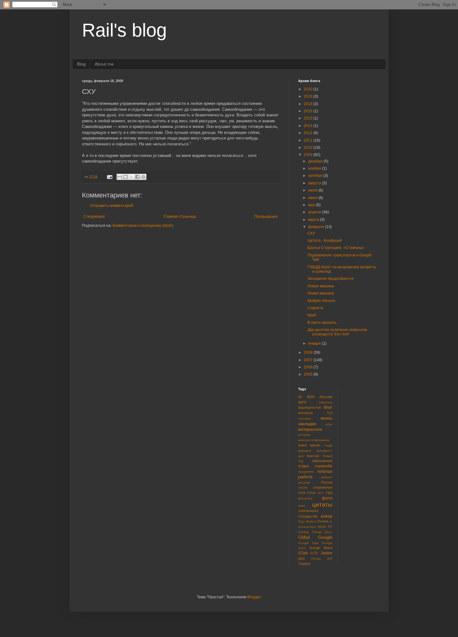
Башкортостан (309, 407)
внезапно (305, 413)
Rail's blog (124, 30)
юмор (326, 515)
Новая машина (321, 286)
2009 (308, 155)
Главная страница (180, 216)
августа (315, 183)
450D (311, 397)
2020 (308, 89)
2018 (308, 104)
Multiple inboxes (321, 301)
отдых (303, 466)
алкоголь (325, 402)
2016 (308, 111)
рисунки (304, 482)
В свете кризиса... (323, 322)
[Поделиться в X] (131, 177)
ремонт (326, 477)
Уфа (329, 492)
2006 (308, 367)
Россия (326, 482)
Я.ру (301, 521)
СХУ (311, 233)
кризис (315, 445)
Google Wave (320, 548)
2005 (308, 374)
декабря (316, 161)
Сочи (311, 492)
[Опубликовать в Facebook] (137, 177)
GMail (304, 537)
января (315, 343)
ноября (315, 168)
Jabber (326, 553)
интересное (310, 429)
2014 (308, 126)
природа (324, 471)
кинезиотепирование (314, 440)
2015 (308, 118)
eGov (322, 526)
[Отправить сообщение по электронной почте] (109, 176)
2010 (308, 147)
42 (300, 397)
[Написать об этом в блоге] (125, 177)
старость (315, 308)
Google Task (308, 543)
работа (305, 476)
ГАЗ (329, 413)
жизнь (326, 418)
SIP (329, 558)
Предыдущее (266, 216)
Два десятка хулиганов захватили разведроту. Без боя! (337, 332)
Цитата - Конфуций (325, 240)
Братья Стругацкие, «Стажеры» (336, 248)
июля (313, 190)
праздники (306, 471)
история (304, 434)
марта (314, 219)
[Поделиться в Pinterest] (143, 177)
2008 (308, 352)
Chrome (322, 521)
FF (330, 526)
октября (315, 175)
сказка (303, 487)
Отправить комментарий (111, 205)
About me (104, 63)
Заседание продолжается (331, 278)
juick (301, 558)
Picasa (316, 558)
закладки (307, 423)
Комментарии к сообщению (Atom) (142, 225)
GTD (314, 553)
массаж (313, 456)
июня (313, 198)
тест (320, 492)
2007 (308, 360)
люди (328, 445)
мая (312, 205)
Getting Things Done (315, 532)
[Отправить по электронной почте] (120, 177)
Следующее (94, 216)
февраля (316, 227)
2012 (308, 133)
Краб (312, 315)
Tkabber (304, 564)
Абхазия (325, 397)
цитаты (322, 504)
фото (327, 497)
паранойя (323, 466)
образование (322, 461)
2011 (308, 140)
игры (328, 424)
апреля (315, 212)
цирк (301, 505)
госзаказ (304, 418)
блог (328, 407)
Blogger (253, 597)
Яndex (310, 521)
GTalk (303, 553)
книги (302, 445)
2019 (308, 96)
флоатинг (305, 498)
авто (302, 402)
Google (325, 537)
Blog (81, 63)
